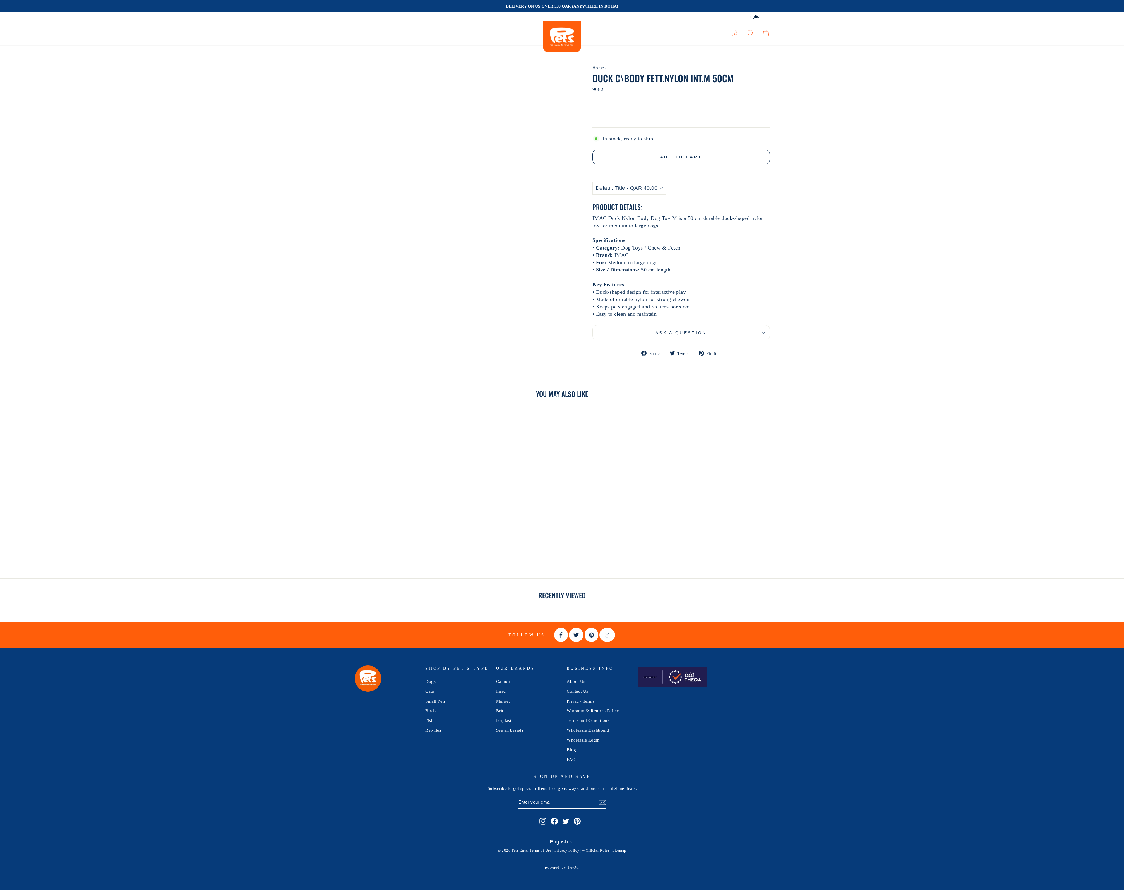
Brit (499, 710)
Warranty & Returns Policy (593, 710)
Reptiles (433, 729)
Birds (430, 710)
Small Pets (435, 700)
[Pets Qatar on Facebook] (554, 820)
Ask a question (681, 332)
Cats (429, 691)
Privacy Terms (580, 700)
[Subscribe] (602, 802)
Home (598, 67)
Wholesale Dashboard (588, 729)
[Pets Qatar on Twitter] (565, 820)
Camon (503, 681)
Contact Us (577, 691)
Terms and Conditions (588, 720)
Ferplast (504, 720)
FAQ (571, 759)
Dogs (430, 681)
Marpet (503, 700)
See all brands (509, 729)
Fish (429, 720)
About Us (576, 681)
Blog (571, 749)
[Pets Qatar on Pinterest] (577, 820)
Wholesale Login (583, 739)
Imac (501, 691)
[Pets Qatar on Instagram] (542, 820)
